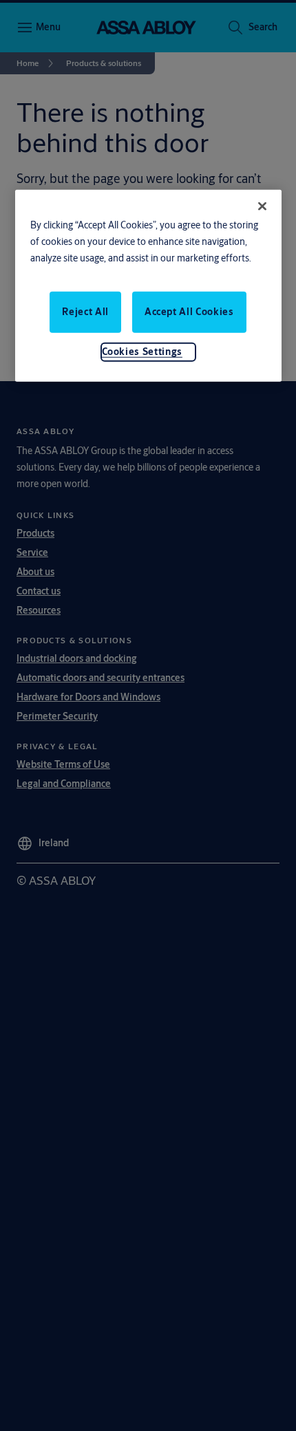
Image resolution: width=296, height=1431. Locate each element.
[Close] (262, 206)
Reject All (85, 311)
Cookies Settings (142, 351)
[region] (148, 286)
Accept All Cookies (189, 311)
